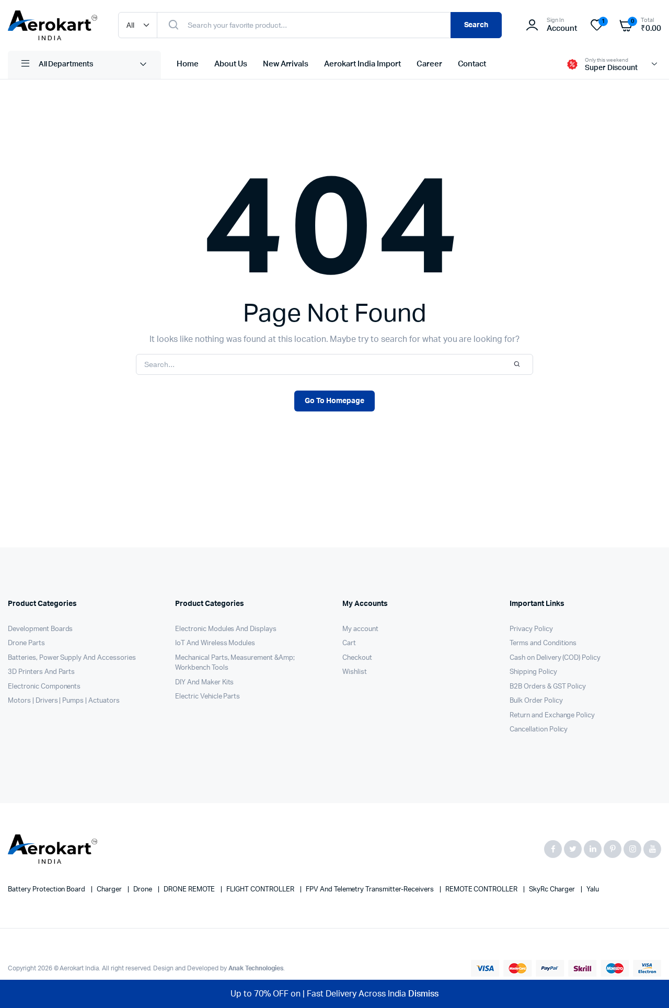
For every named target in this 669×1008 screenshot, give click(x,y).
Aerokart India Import (362, 64)
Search (476, 25)
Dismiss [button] (423, 994)
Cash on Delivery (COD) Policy (555, 658)
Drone (143, 889)
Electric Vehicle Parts (207, 696)
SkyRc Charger (552, 889)
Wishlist (354, 672)
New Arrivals (286, 64)
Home (188, 64)
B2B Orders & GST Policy (548, 686)
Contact (472, 64)
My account (360, 629)
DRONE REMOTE (190, 889)
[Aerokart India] (52, 25)
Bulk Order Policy (536, 700)
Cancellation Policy (539, 729)
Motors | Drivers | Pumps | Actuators (64, 700)
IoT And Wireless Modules (215, 643)
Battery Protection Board (47, 889)
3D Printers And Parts (41, 672)
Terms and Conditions (543, 643)
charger (110, 889)
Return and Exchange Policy (552, 715)
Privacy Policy (531, 629)
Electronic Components (44, 686)
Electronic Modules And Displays (225, 629)
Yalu (592, 889)
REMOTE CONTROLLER (482, 889)
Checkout (357, 658)
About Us (230, 64)
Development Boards (40, 629)
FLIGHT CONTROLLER (260, 889)
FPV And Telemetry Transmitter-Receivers (370, 889)
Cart (349, 643)
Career (429, 64)
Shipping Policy (533, 672)
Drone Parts (26, 643)
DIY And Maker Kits (204, 682)
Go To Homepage (334, 401)
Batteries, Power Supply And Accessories (72, 658)
